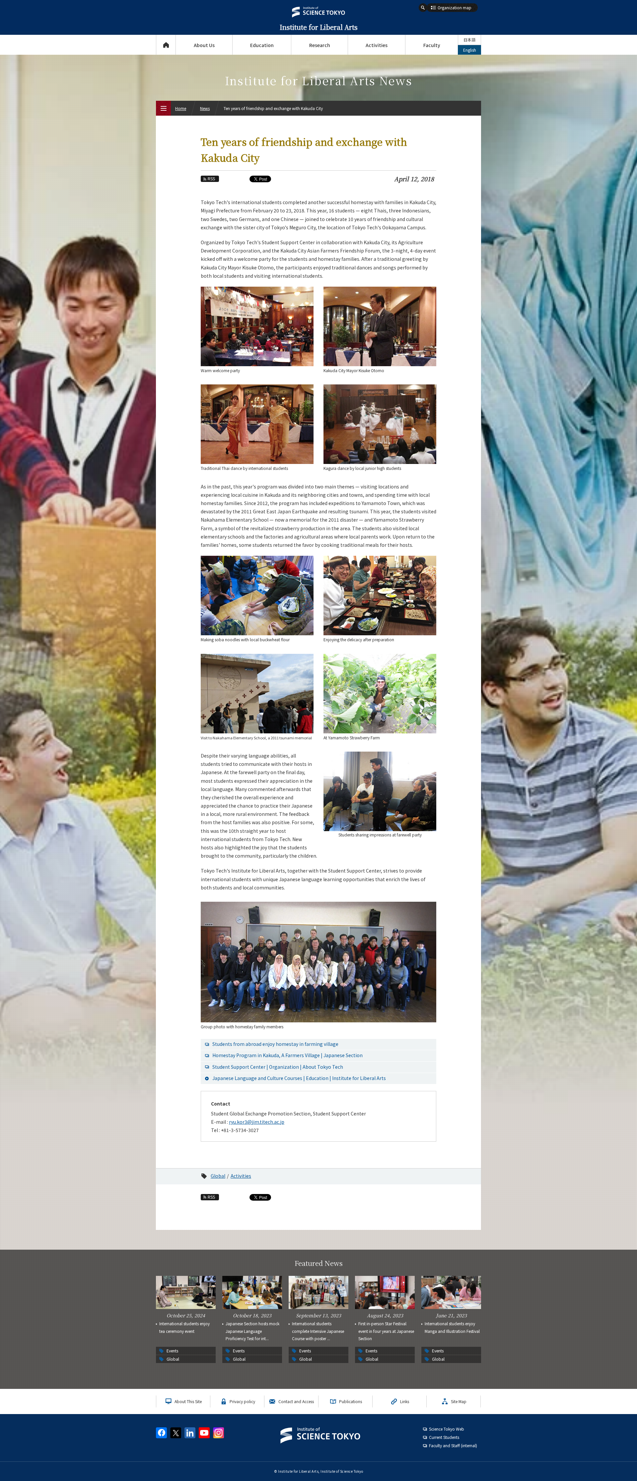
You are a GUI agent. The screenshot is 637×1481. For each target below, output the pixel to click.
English (469, 50)
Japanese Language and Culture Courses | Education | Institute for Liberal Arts (299, 1078)
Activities (377, 45)
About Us (204, 45)
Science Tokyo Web (446, 1429)
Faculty (431, 45)
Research (319, 45)
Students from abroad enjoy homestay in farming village (275, 1044)
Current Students (444, 1437)
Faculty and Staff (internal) (453, 1445)
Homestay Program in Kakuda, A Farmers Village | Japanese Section (287, 1055)
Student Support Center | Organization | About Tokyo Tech (277, 1066)
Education (262, 45)
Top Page (166, 45)
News (205, 108)
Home (180, 108)
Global (218, 1175)
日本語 (469, 39)
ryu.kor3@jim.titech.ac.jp (256, 1121)
